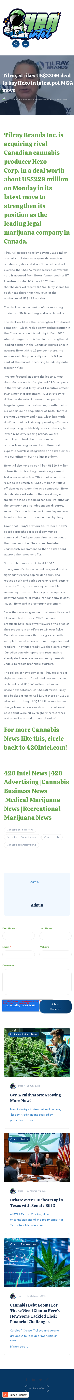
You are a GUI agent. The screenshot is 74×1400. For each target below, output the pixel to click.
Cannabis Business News (35, 99)
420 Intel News (26, 773)
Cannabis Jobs (52, 837)
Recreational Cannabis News (22, 837)
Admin (14, 99)
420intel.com (45, 747)
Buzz (20, 1086)
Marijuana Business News (23, 1034)
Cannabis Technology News (21, 844)
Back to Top (39, 1388)
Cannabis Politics (19, 1139)
